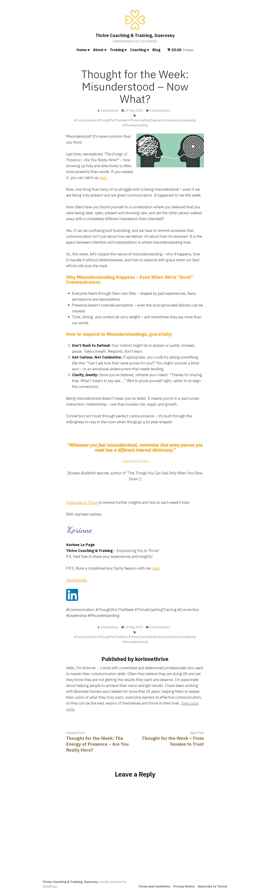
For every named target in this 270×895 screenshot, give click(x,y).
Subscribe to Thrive (82, 502)
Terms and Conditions (154, 886)
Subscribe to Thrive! (212, 886)
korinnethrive (109, 110)
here (103, 177)
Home (81, 49)
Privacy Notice (184, 886)
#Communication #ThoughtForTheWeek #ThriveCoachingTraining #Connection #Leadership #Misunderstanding (135, 122)
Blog (156, 49)
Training (117, 49)
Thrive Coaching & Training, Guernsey (135, 35)
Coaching (138, 49)
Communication (160, 110)
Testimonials (76, 579)
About (98, 49)
